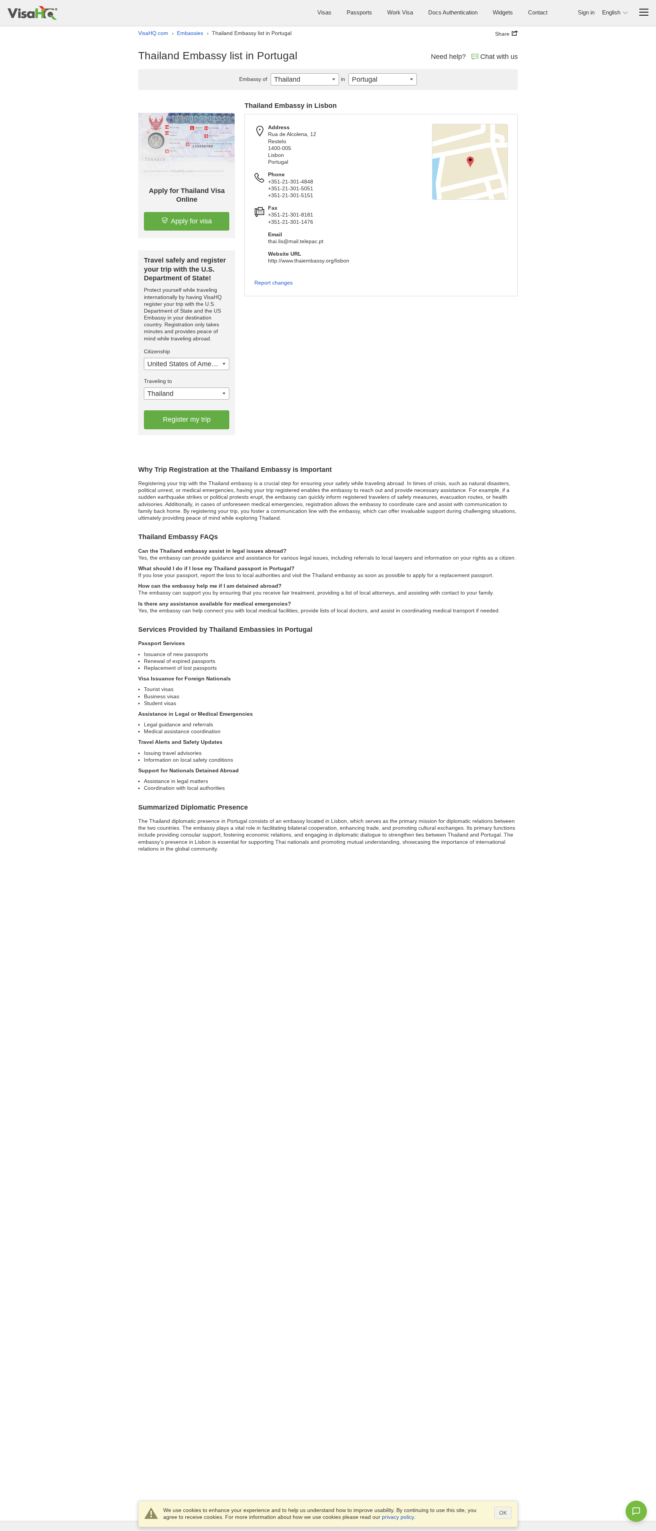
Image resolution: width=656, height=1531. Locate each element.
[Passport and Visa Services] (32, 13)
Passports (359, 12)
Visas (324, 12)
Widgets (503, 12)
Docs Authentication (453, 12)
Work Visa (400, 12)
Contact (537, 12)
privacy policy (398, 1517)
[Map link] (470, 162)
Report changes (273, 283)
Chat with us (499, 56)
